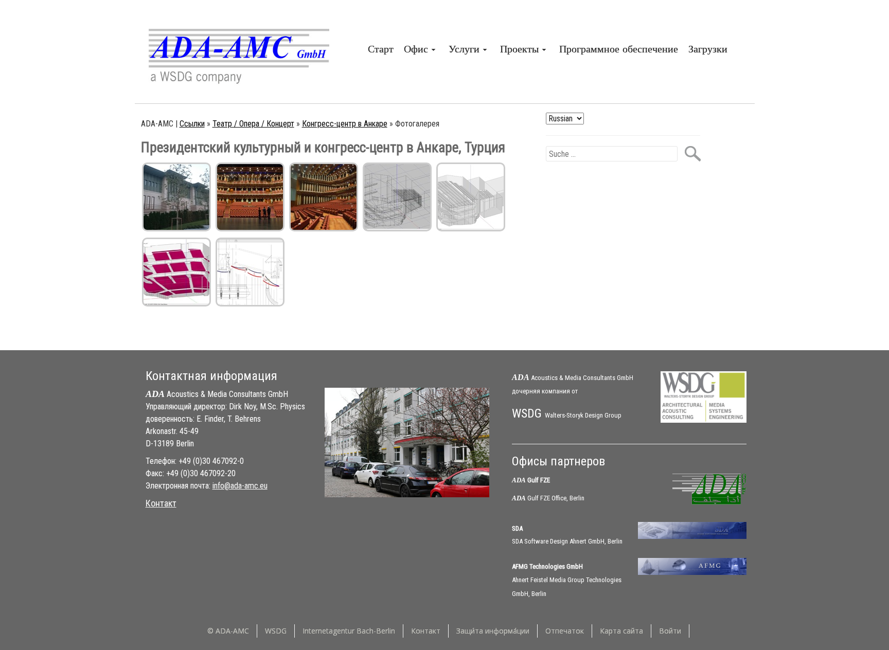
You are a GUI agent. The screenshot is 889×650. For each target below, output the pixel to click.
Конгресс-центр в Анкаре (344, 124)
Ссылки (192, 124)
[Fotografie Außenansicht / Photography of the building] (176, 197)
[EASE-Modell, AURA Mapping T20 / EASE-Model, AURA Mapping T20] (176, 272)
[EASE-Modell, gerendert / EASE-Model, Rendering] (471, 197)
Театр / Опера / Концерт (253, 124)
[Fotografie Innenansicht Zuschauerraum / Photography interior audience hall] (250, 197)
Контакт (161, 503)
